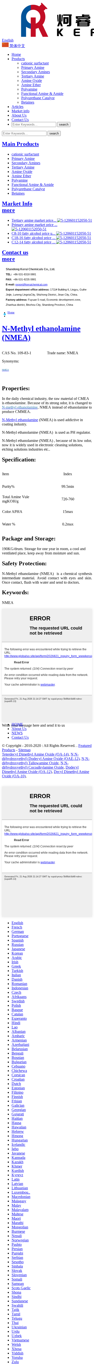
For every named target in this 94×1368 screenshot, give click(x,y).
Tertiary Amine (32, 76)
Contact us (15, 252)
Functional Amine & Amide (42, 94)
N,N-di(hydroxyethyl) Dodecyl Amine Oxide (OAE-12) (41, 756)
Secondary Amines (35, 72)
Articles (17, 107)
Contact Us (20, 120)
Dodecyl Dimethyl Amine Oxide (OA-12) (40, 769)
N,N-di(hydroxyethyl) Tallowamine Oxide (45, 761)
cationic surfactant (35, 63)
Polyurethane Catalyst (37, 98)
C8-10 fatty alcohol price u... (34, 233)
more (8, 210)
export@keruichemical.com (31, 284)
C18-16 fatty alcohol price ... (34, 238)
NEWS (17, 733)
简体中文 (17, 46)
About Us (19, 115)
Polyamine (29, 89)
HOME (17, 724)
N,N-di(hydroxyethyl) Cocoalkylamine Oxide (35, 765)
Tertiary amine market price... (34, 220)
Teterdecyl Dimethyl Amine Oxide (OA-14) (35, 754)
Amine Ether (31, 85)
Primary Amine (32, 67)
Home (16, 54)
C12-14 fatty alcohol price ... (34, 242)
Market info (20, 111)
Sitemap (24, 750)
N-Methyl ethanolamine (20, 420)
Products (18, 59)
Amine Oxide (31, 80)
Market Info (17, 203)
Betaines (27, 102)
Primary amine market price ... (34, 225)
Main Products (20, 144)
